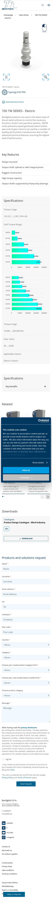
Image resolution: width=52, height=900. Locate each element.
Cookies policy (7, 863)
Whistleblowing (7, 886)
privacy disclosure (29, 727)
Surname (6, 576)
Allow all (26, 470)
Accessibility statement (10, 893)
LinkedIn (9, 823)
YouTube (9, 832)
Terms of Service (24, 777)
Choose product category (12, 690)
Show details (38, 463)
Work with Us (7, 850)
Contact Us (6, 846)
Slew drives (24, 15)
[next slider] (48, 497)
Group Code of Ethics (10, 882)
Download (27, 538)
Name (5, 564)
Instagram (10, 837)
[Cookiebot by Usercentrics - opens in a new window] (38, 421)
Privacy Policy (7, 777)
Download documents (14, 102)
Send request (26, 784)
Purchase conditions (9, 874)
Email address (8, 589)
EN (6, 528)
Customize (24, 477)
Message (6, 703)
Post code (6, 627)
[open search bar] (42, 5)
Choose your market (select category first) (20, 665)
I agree (7, 759)
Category (6, 652)
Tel (3, 602)
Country (6, 640)
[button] (26, 386)
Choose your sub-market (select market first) (21, 678)
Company (6, 614)
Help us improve (14, 894)
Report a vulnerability (10, 890)
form (13, 770)
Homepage (8, 15)
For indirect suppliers (10, 854)
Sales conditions (8, 870)
